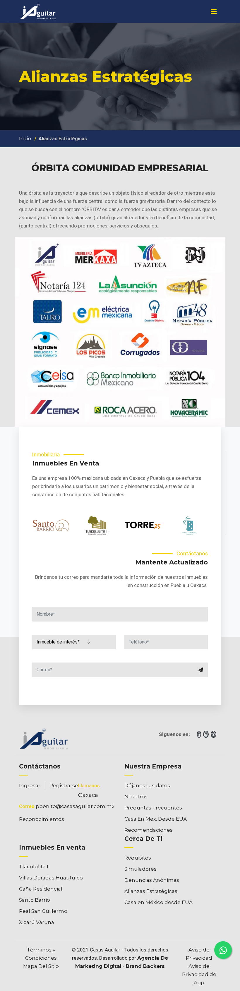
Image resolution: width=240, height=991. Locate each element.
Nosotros (136, 797)
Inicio (25, 138)
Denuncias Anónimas (151, 880)
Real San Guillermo (43, 911)
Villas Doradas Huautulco (51, 878)
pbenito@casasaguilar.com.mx (75, 806)
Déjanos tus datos (147, 785)
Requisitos (137, 858)
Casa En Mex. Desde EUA (155, 819)
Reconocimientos (41, 819)
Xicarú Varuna (36, 922)
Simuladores (140, 869)
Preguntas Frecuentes (153, 808)
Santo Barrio (34, 900)
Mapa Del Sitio (41, 966)
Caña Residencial (40, 889)
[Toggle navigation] (213, 11)
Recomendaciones (148, 830)
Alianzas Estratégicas (150, 891)
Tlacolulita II (34, 867)
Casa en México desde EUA (158, 902)
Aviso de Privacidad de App (199, 974)
